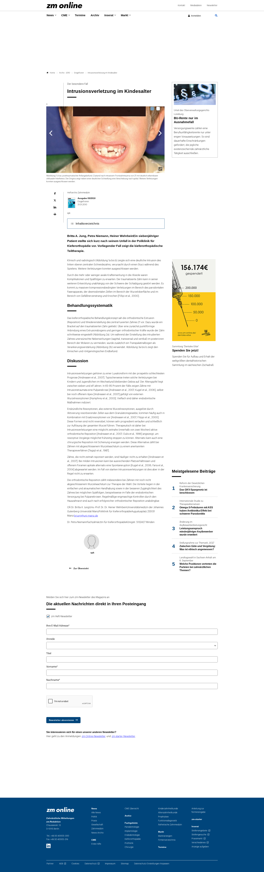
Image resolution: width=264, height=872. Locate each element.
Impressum (110, 864)
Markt (124, 15)
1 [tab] (152, 108)
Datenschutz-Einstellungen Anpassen (151, 864)
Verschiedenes (199, 843)
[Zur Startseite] (64, 5)
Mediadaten (196, 5)
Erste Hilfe (96, 844)
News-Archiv (97, 833)
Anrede (50, 639)
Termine (80, 15)
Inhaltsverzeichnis (87, 223)
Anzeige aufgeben (200, 847)
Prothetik (129, 843)
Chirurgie (129, 847)
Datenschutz (91, 864)
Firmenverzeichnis (166, 840)
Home (52, 73)
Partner (50, 864)
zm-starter (197, 819)
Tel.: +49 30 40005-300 (58, 836)
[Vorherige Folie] (50, 133)
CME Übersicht (132, 809)
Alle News (96, 813)
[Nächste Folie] (160, 133)
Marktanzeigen (165, 836)
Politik (94, 817)
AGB (61, 864)
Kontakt (181, 5)
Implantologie (131, 831)
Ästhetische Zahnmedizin (170, 825)
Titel (48, 653)
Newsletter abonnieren (61, 720)
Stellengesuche (199, 835)
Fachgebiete (131, 823)
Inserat (108, 15)
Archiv (95, 15)
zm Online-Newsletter (94, 736)
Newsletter (212, 5)
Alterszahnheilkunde (167, 813)
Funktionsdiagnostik (167, 821)
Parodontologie (132, 827)
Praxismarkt (197, 839)
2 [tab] (158, 108)
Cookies (75, 864)
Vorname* (52, 667)
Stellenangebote (199, 831)
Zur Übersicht (81, 568)
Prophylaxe (163, 817)
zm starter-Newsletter (123, 736)
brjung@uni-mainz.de (86, 516)
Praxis (94, 821)
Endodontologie (132, 835)
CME (64, 15)
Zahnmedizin (97, 829)
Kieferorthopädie (133, 839)
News (50, 15)
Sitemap (125, 864)
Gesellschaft (97, 825)
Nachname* (53, 680)
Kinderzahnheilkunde (168, 809)
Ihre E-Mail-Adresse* (58, 626)
